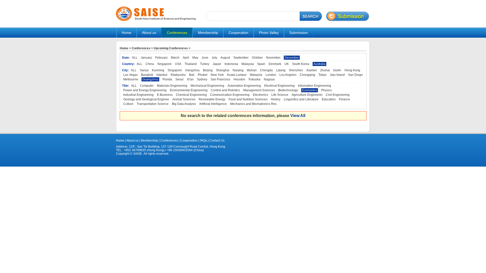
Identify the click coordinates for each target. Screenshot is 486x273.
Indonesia (231, 64)
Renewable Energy (212, 99)
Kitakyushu (178, 75)
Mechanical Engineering (207, 85)
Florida (167, 79)
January (146, 57)
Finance (344, 99)
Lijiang (281, 70)
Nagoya (269, 79)
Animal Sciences (183, 99)
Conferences (141, 48)
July (214, 57)
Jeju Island (337, 75)
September (241, 57)
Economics (309, 90)
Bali (191, 75)
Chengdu (266, 70)
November (273, 57)
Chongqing (307, 75)
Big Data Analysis (184, 104)
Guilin (337, 70)
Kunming (158, 70)
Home (126, 33)
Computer (147, 85)
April (186, 57)
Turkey (204, 64)
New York (217, 75)
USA (178, 64)
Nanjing (238, 70)
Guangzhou (150, 79)
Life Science (279, 95)
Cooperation (188, 140)
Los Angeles (287, 75)
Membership (149, 140)
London (271, 75)
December (292, 57)
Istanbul (161, 75)
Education (329, 99)
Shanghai (222, 70)
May (195, 57)
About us (132, 140)
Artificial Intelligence (213, 104)
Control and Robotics (225, 90)
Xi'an (190, 79)
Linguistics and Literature (301, 99)
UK (287, 64)
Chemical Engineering (191, 95)
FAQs (203, 140)
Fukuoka (254, 79)
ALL (134, 57)
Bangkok (147, 75)
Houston (239, 79)
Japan (217, 64)
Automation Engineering (244, 85)
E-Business (165, 95)
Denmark (275, 64)
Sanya (144, 70)
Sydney (202, 79)
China (150, 64)
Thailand (191, 64)
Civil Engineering (338, 95)
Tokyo (322, 75)
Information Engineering (314, 85)
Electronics (260, 95)
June (204, 57)
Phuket (202, 75)
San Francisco (220, 79)
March (175, 57)
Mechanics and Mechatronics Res (253, 104)
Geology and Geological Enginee (146, 99)
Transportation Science (153, 104)
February (161, 57)
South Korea (300, 64)
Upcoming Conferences (171, 48)
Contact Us (217, 140)
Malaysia (247, 64)
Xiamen (311, 70)
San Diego (355, 75)
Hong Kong (352, 70)
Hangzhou (192, 70)
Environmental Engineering (189, 90)
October (257, 57)
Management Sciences (259, 90)
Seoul (179, 79)
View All (297, 115)
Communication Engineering (230, 95)
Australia (319, 64)
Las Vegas (130, 75)
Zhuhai (325, 70)
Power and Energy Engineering (145, 90)
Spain (261, 64)
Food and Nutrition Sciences (248, 99)
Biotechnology (288, 90)
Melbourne (130, 79)
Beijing (208, 70)
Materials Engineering (172, 85)
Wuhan (252, 70)
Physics (326, 90)
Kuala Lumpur (237, 75)
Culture (128, 104)
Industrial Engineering (138, 95)
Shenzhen (296, 70)
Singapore (164, 64)
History (275, 99)
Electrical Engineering (279, 85)
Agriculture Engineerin (307, 95)
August (225, 57)
